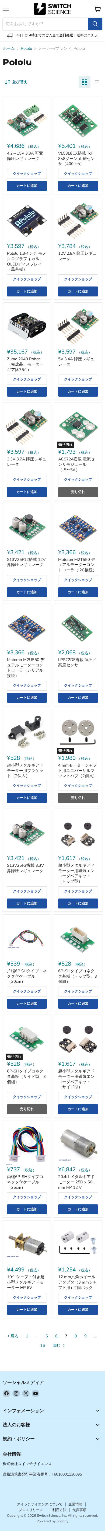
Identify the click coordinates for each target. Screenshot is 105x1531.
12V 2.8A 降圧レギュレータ (77, 256)
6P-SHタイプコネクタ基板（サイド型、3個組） (26, 1076)
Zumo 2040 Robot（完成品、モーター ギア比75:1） (25, 364)
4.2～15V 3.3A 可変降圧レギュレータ (25, 156)
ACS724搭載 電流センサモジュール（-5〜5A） (76, 464)
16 (42, 1345)
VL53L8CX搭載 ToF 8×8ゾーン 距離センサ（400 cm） (76, 158)
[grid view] (84, 82)
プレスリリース (31, 1510)
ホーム (9, 48)
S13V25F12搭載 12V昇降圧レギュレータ (26, 562)
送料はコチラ (87, 35)
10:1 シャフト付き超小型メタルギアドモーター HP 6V (25, 1282)
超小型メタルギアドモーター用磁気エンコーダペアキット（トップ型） (76, 873)
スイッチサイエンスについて (39, 1504)
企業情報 (75, 1504)
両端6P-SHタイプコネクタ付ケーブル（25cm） (25, 1182)
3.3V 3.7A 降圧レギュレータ (26, 461)
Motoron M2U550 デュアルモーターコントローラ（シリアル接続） (25, 667)
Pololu (26, 48)
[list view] (96, 82)
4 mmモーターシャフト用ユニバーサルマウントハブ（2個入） (77, 770)
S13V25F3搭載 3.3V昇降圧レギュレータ (25, 868)
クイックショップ (27, 173)
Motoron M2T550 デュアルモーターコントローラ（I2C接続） (77, 565)
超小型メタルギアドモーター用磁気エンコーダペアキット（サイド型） (76, 1079)
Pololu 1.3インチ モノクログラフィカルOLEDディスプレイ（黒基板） (26, 261)
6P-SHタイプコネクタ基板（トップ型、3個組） (77, 976)
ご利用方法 (57, 1510)
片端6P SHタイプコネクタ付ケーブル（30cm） (27, 976)
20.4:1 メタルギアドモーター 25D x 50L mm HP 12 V (76, 1182)
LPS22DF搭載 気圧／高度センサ (77, 662)
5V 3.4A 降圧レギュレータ (76, 361)
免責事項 (79, 1510)
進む (56, 1345)
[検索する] (95, 24)
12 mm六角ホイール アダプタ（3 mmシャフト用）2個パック (77, 1282)
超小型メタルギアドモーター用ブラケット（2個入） (25, 770)
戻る (14, 1336)
